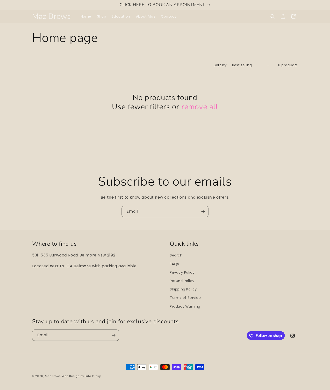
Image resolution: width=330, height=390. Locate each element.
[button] (272, 16)
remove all (199, 106)
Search (176, 255)
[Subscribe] (203, 211)
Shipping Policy (183, 289)
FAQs (174, 264)
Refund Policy (182, 280)
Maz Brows (53, 376)
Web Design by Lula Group (81, 376)
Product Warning (185, 306)
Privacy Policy (182, 272)
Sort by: (220, 65)
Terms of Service (185, 297)
